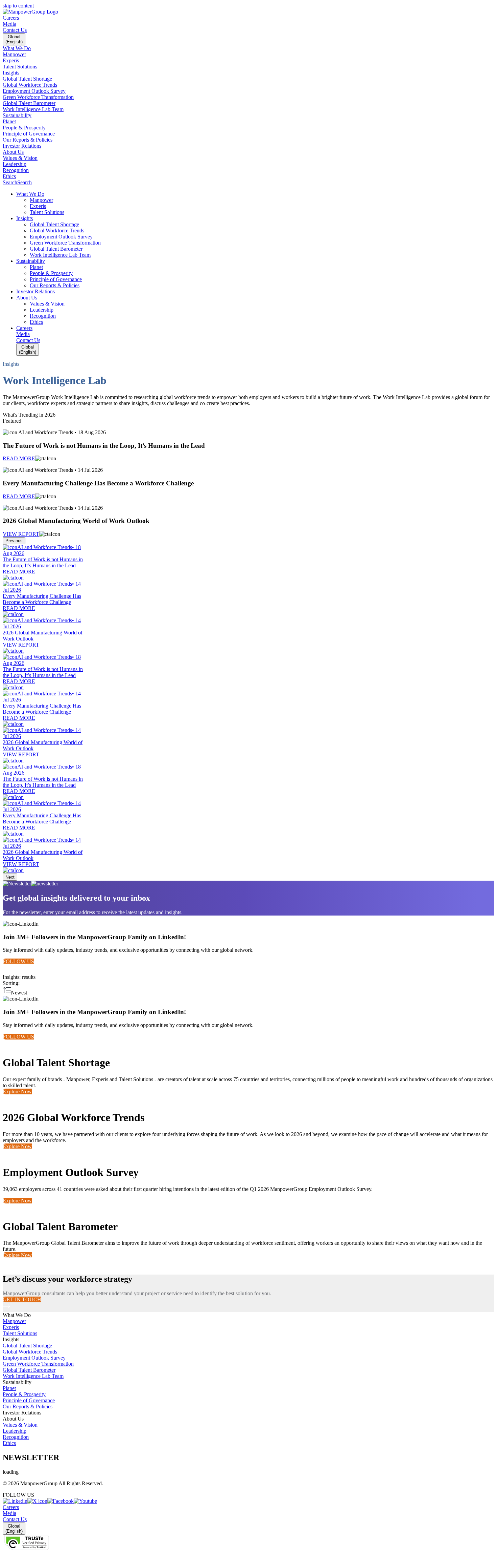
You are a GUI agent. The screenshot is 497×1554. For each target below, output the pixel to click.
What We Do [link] (17, 1315)
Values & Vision (20, 1425)
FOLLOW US (18, 961)
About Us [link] (13, 1419)
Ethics (9, 1443)
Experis (11, 1327)
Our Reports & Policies (27, 1406)
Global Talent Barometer (29, 1370)
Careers (11, 18)
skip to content (18, 5)
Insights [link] (11, 1339)
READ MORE (19, 458)
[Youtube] (85, 1501)
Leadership (14, 1431)
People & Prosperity (24, 1394)
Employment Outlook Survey (34, 1358)
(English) (14, 39)
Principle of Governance (29, 1400)
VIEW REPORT (21, 534)
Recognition (16, 1437)
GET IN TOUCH (22, 1299)
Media (9, 24)
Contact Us (15, 30)
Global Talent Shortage (27, 1345)
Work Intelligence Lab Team (33, 1376)
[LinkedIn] (15, 1501)
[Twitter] (37, 1501)
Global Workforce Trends (30, 1351)
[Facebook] (60, 1501)
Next (10, 877)
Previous (14, 540)
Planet (9, 1388)
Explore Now (17, 1091)
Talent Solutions (20, 1333)
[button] (255, 194)
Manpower (14, 1321)
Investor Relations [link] (22, 1412)
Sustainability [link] (17, 1382)
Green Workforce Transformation (38, 1364)
